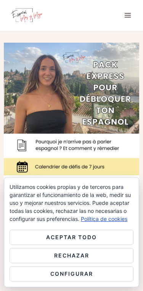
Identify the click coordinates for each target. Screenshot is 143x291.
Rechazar (71, 255)
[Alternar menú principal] (127, 15)
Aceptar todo (71, 237)
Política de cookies (104, 219)
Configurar (71, 273)
